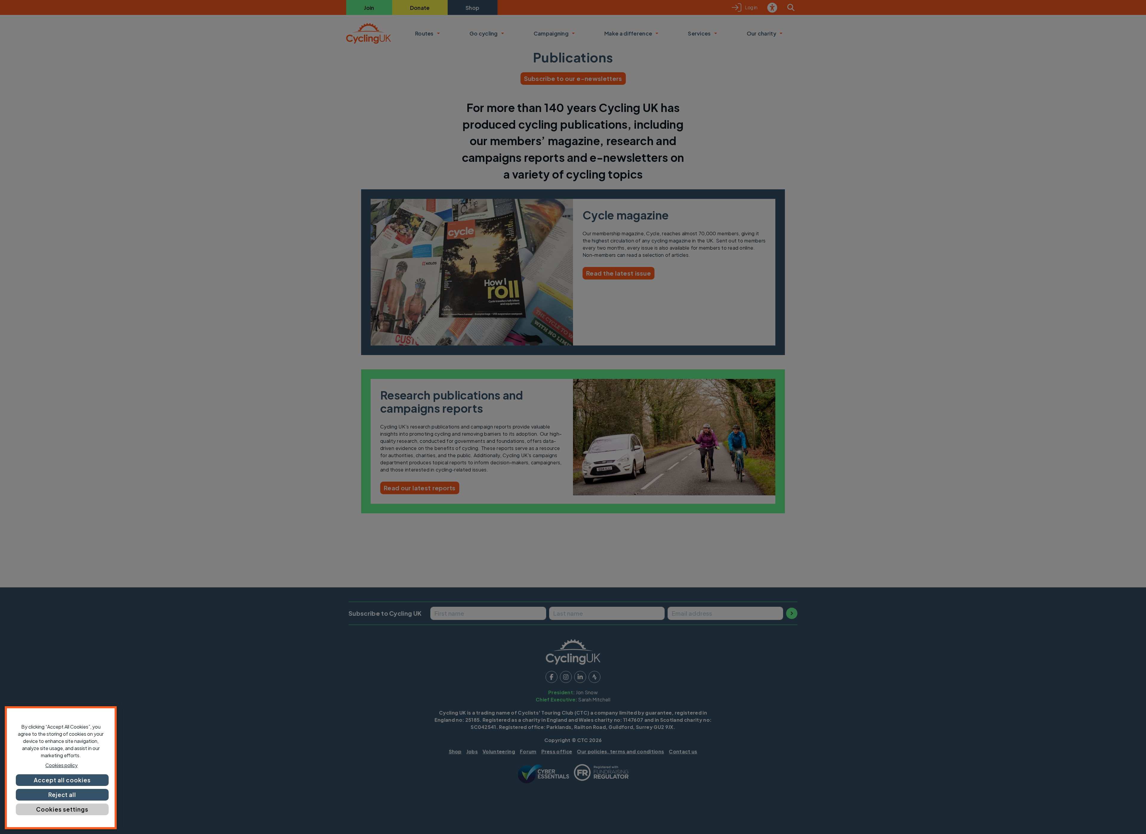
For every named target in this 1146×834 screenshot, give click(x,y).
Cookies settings (62, 809)
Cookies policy (61, 765)
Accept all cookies (62, 780)
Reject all (62, 794)
